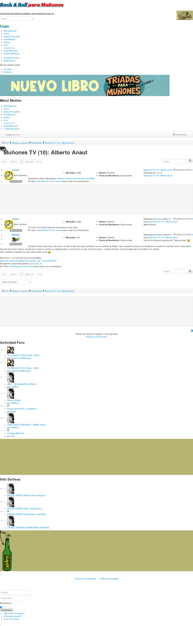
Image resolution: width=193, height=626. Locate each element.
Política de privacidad (109, 578)
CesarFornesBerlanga (20, 358)
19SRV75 (15, 386)
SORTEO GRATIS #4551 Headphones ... (25, 508)
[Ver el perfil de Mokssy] (16, 238)
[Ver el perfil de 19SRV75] (10, 377)
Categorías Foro (12, 134)
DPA (12, 436)
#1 (192, 170)
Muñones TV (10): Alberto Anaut (158, 169)
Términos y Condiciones (85, 578)
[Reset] (33, 19)
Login (4, 26)
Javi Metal (90, 178)
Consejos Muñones (15, 433)
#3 (192, 234)
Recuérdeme (6, 603)
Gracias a (90, 336)
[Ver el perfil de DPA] (8, 430)
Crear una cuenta (11, 618)
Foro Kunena (101, 336)
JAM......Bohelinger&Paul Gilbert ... (22, 384)
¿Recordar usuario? (12, 616)
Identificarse (42, 181)
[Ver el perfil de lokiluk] (8, 405)
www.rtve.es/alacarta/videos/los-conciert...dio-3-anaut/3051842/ (28, 260)
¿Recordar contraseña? (14, 613)
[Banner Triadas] (85, 85)
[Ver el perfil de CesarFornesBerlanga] (10, 349)
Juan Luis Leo (35, 263)
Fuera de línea (15, 181)
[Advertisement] (58, 194)
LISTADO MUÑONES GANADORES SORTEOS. (28, 527)
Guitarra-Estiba (14, 400)
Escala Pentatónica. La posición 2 (22, 408)
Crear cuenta (56, 181)
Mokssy (60, 178)
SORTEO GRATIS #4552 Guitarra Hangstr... (26, 495)
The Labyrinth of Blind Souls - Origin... (24, 355)
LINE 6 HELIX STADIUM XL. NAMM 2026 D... (27, 424)
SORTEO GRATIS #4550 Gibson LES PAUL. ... (28, 514)
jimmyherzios (79, 178)
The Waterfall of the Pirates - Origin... (23, 367)
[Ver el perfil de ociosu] (9, 175)
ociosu (15, 169)
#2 (192, 219)
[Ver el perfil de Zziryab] (8, 511)
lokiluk (13, 411)
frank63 (68, 178)
